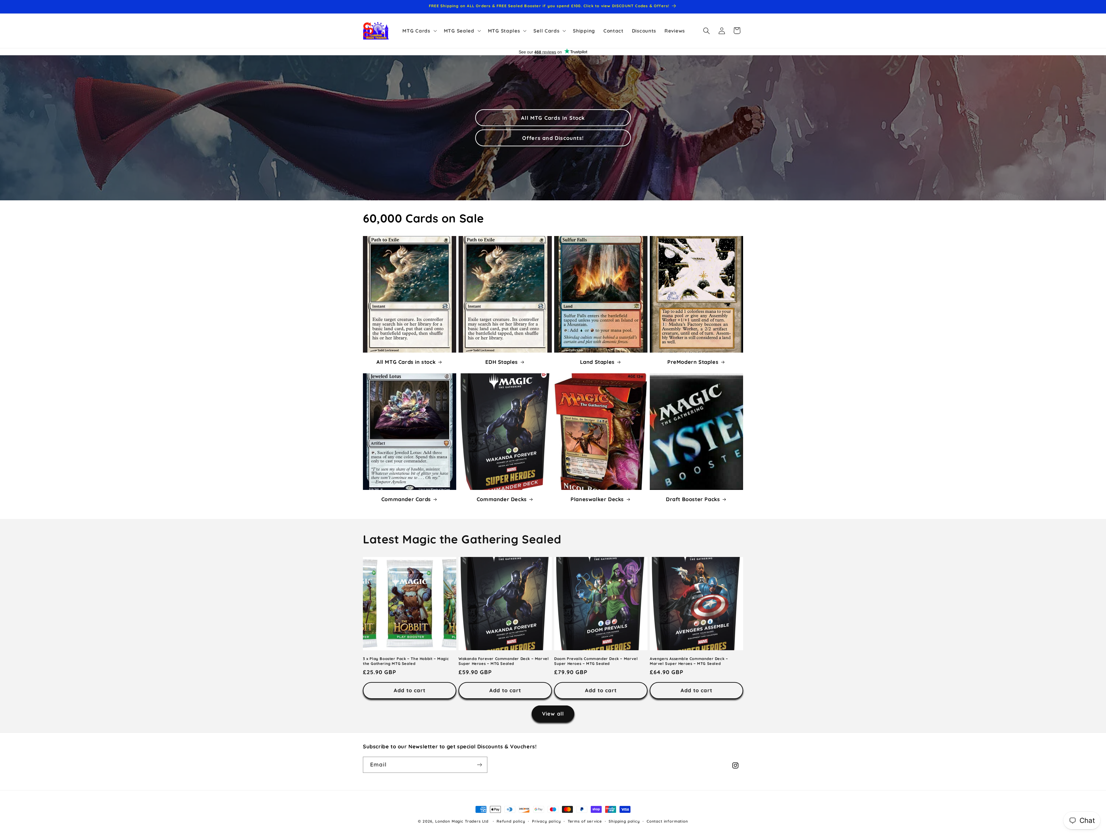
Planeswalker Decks (597, 499)
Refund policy (511, 821)
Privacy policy (546, 821)
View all (553, 713)
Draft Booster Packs (693, 499)
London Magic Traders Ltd (461, 821)
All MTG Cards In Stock (553, 118)
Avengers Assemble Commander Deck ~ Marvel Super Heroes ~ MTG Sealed (689, 660)
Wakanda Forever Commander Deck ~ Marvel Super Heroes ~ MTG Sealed (504, 660)
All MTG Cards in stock (405, 362)
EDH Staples (501, 362)
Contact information (667, 821)
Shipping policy (624, 821)
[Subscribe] (479, 765)
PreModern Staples (692, 362)
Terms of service (585, 821)
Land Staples (597, 362)
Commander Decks (502, 499)
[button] (419, 31)
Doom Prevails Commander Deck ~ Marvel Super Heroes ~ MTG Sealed (596, 660)
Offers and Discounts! (553, 138)
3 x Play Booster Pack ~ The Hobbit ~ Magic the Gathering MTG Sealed (406, 660)
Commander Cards (406, 499)
